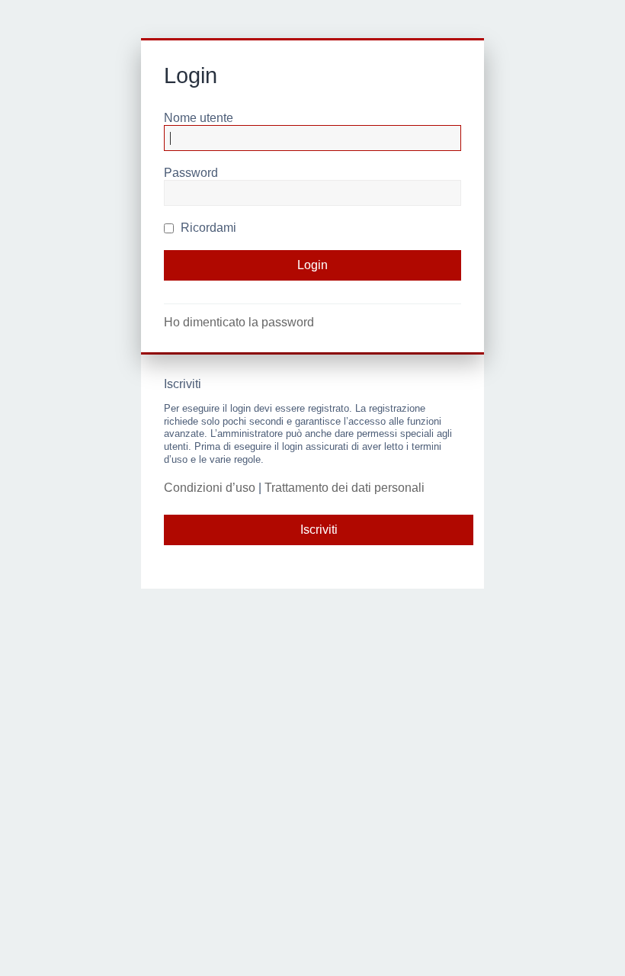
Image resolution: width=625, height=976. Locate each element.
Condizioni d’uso (209, 487)
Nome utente (198, 117)
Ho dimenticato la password (239, 322)
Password (191, 172)
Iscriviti (319, 529)
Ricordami (207, 227)
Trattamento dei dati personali (344, 487)
